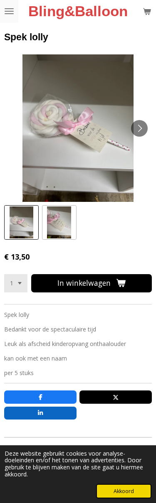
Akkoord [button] (124, 491)
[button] (21, 222)
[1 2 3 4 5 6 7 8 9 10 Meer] (15, 283)
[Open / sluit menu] (9, 11)
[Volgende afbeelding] (139, 128)
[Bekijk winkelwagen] (147, 11)
